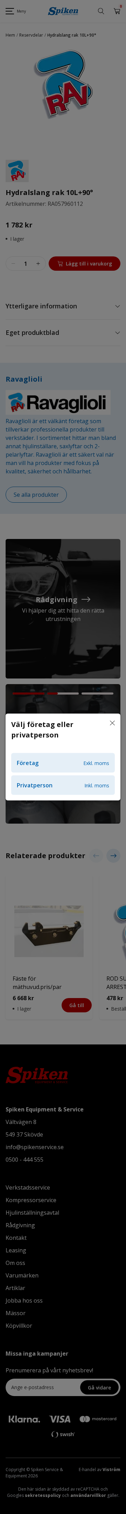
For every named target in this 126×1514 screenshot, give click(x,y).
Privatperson (63, 785)
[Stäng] (112, 723)
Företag (63, 763)
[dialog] (63, 757)
